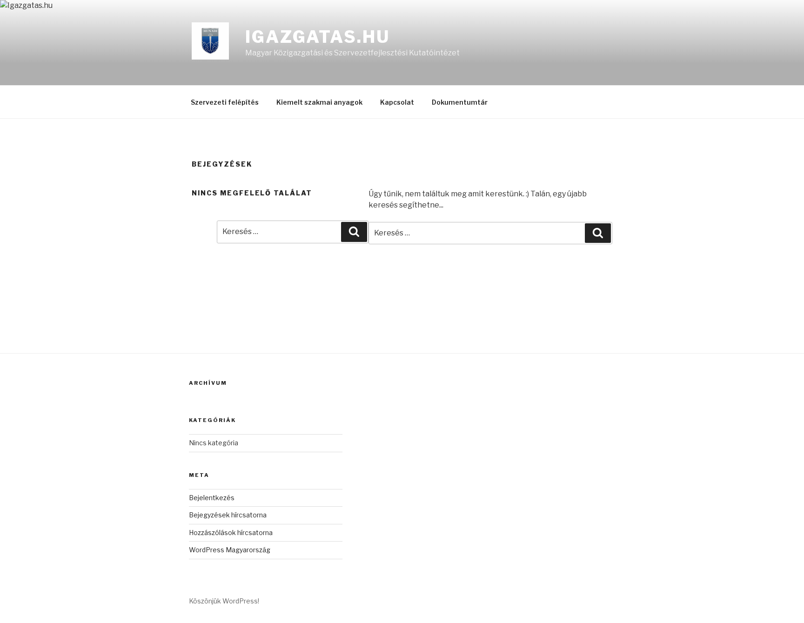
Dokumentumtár (460, 102)
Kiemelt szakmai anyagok (319, 102)
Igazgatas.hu (317, 37)
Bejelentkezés (211, 498)
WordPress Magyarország (229, 550)
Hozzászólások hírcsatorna (231, 532)
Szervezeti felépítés (225, 102)
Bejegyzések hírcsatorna (228, 515)
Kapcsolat (397, 102)
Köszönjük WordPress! (224, 601)
